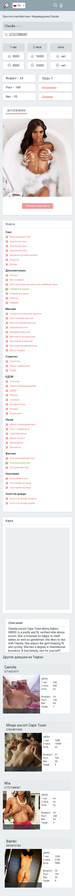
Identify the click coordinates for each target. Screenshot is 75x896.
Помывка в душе (19, 293)
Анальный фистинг (20, 462)
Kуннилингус (16, 442)
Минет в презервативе (22, 424)
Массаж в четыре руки (22, 336)
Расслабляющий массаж (23, 345)
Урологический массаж (23, 322)
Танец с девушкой (19, 365)
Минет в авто (17, 438)
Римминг (14, 302)
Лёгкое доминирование (23, 386)
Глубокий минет (18, 433)
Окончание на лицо (20, 487)
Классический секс (20, 236)
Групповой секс (18, 250)
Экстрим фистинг (19, 467)
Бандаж (14, 408)
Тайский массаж (18, 327)
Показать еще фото (37, 205)
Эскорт (14, 275)
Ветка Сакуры (17, 350)
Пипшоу (14, 298)
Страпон (14, 399)
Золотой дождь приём (22, 503)
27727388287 (18, 34)
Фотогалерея (16, 110)
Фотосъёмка (17, 279)
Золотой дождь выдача (23, 498)
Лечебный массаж (20, 332)
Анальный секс (18, 241)
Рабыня (14, 395)
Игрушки (14, 259)
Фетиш (13, 264)
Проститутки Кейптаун (16, 16)
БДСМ (13, 390)
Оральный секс (18, 246)
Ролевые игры (18, 404)
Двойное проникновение (24, 255)
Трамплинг (15, 413)
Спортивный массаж (21, 341)
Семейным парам (19, 289)
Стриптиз (15, 361)
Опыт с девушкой (19, 429)
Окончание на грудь (20, 483)
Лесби (13, 370)
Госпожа (14, 381)
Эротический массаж (21, 318)
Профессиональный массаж (25, 313)
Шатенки (47, 96)
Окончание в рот (19, 478)
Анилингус (15, 447)
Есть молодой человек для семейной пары (34, 284)
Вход (62, 4)
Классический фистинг (22, 458)
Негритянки (49, 87)
